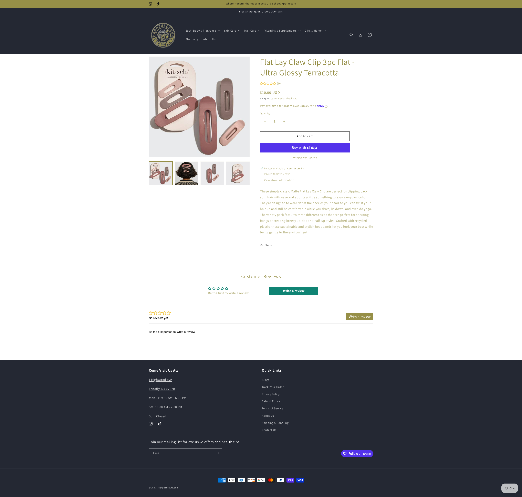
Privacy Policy (271, 394)
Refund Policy (271, 401)
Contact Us (269, 430)
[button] (202, 30)
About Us (268, 415)
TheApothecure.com (168, 487)
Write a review (293, 291)
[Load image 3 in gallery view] (212, 173)
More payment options (304, 157)
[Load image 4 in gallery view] (238, 173)
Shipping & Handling (275, 422)
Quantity (265, 113)
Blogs (265, 379)
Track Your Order (273, 387)
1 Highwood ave (160, 379)
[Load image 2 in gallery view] (186, 173)
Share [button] (268, 245)
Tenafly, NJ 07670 (162, 389)
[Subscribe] (217, 453)
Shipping (265, 98)
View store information (279, 180)
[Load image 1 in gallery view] (161, 173)
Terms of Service (272, 408)
